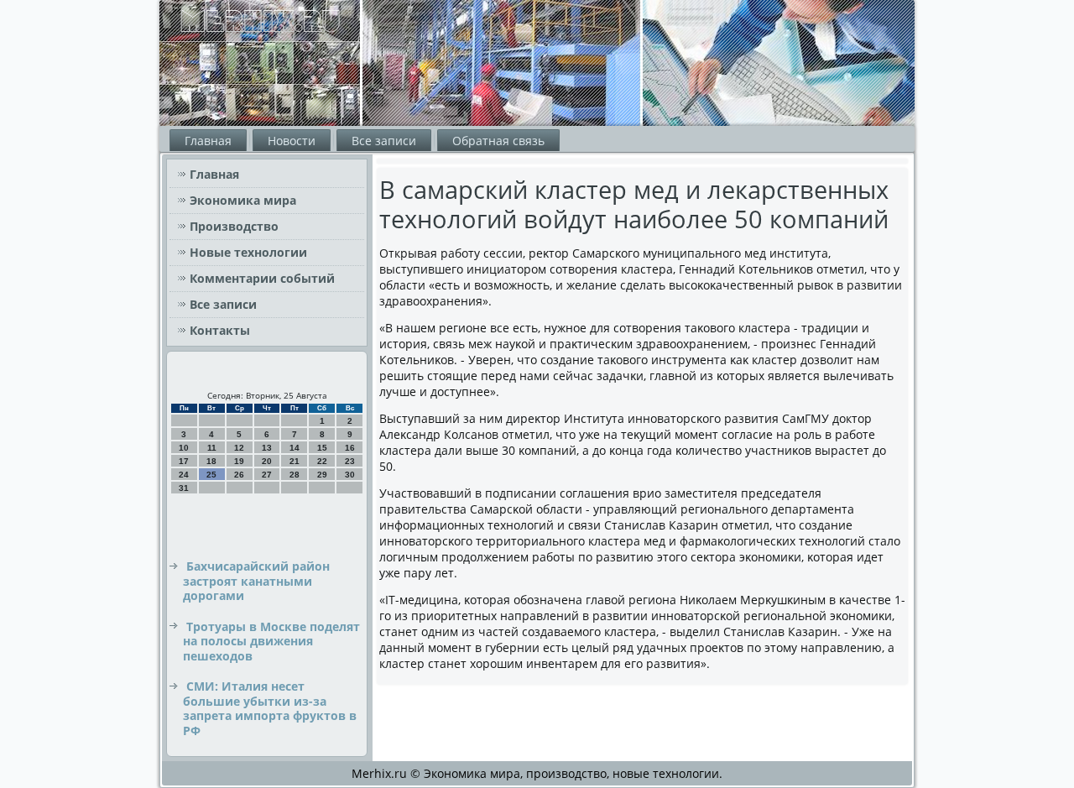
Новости (291, 141)
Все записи (384, 141)
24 (184, 474)
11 (211, 447)
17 (184, 461)
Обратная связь (498, 141)
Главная (208, 141)
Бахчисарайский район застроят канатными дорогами (256, 580)
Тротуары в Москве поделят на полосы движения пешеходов (271, 641)
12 (239, 447)
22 (322, 461)
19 (239, 461)
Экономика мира (243, 200)
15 (322, 447)
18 (211, 461)
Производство (234, 226)
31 (184, 488)
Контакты (220, 330)
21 (294, 461)
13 (267, 447)
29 (322, 474)
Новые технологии (248, 252)
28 (294, 474)
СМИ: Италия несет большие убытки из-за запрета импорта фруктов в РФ (270, 708)
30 (350, 474)
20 (267, 461)
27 (267, 474)
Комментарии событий (262, 278)
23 (350, 461)
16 (350, 447)
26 (239, 474)
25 (211, 474)
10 (184, 447)
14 (294, 447)
